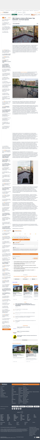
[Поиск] (35, 12)
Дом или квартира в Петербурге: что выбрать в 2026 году (17, 293)
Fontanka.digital (25, 396)
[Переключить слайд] (37, 288)
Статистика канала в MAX (4, 396)
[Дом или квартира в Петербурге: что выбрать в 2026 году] (17, 288)
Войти (15, 258)
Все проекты (25, 403)
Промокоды (25, 325)
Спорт (19, 394)
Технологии (20, 396)
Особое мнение (21, 390)
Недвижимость (14, 403)
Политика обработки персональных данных (34, 428)
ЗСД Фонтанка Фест (36, 10)
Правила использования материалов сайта (34, 429)
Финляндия (20, 400)
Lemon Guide (31, 10)
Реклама (1, 391)
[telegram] (14, 408)
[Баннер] (14, 14)
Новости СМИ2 (14, 282)
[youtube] (18, 408)
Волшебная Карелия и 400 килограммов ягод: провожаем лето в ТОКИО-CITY (28, 293)
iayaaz (15, 242)
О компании (2, 394)
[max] (12, 408)
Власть (13, 395)
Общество (20, 389)
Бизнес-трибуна (14, 391)
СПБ (5, 17)
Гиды (12, 396)
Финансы (20, 399)
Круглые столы (25, 400)
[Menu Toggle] (1, 12)
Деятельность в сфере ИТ (32, 433)
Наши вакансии (2, 395)
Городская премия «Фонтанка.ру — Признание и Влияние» (31, 391)
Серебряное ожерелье (18, 10)
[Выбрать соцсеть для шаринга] (37, 23)
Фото (19, 403)
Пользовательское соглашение (32, 427)
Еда (12, 400)
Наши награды (31, 435)
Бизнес (13, 390)
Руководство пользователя (32, 434)
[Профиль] (39, 12)
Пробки (20, 12)
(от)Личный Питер (7, 10)
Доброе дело (13, 399)
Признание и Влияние (25, 10)
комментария (16, 23)
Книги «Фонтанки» (25, 395)
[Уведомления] (37, 12)
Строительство (21, 395)
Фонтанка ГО (13, 10)
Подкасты (20, 391)
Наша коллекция (25, 394)
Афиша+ (13, 389)
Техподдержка (2, 390)
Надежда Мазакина (18, 230)
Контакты (1, 389)
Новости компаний (16, 343)
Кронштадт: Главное (26, 399)
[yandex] (20, 408)
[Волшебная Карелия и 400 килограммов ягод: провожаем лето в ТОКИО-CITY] (28, 288)
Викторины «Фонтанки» (15, 394)
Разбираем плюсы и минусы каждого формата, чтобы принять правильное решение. (17, 295)
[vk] (16, 408)
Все (3, 17)
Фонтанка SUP (3, 10)
